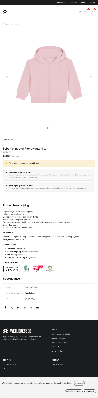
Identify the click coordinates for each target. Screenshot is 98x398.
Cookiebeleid (79, 383)
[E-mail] (37, 308)
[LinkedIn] (18, 308)
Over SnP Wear (58, 364)
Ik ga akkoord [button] (89, 391)
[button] (7, 75)
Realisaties (61, 3)
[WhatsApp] (25, 308)
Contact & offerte (9, 364)
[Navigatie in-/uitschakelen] (80, 11)
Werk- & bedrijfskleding (61, 334)
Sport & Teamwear (59, 338)
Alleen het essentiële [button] (73, 391)
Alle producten (12, 24)
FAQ (83, 3)
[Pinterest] (31, 308)
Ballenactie (56, 347)
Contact (92, 3)
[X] (12, 308)
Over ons (73, 3)
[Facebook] (5, 308)
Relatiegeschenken (59, 342)
